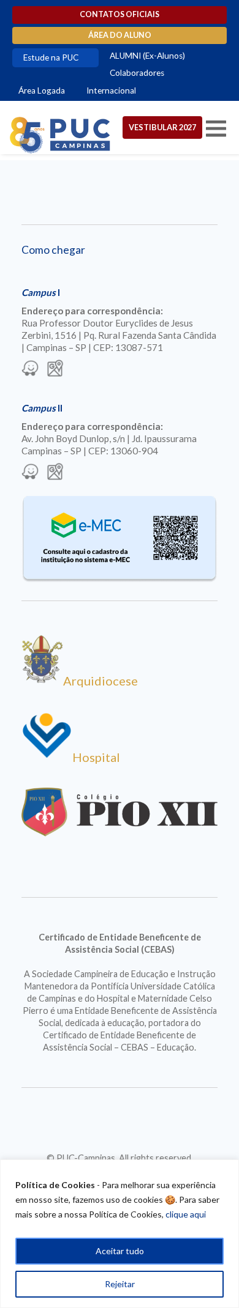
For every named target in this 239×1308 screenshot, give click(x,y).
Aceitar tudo (120, 1251)
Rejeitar (120, 1284)
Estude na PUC (50, 57)
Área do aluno (119, 35)
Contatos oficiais (119, 14)
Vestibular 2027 (162, 127)
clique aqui (185, 1214)
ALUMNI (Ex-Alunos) (147, 56)
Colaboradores (137, 73)
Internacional (111, 90)
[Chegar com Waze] (30, 369)
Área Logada (41, 90)
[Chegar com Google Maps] (55, 369)
